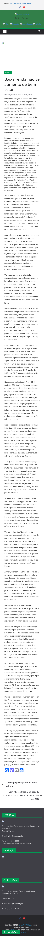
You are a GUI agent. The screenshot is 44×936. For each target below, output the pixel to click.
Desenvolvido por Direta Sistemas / (11, 843)
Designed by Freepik (25, 843)
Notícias (8, 72)
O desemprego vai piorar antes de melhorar (21, 784)
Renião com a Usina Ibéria (20, 3)
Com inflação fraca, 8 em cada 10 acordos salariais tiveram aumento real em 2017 (21, 795)
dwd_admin (28, 95)
